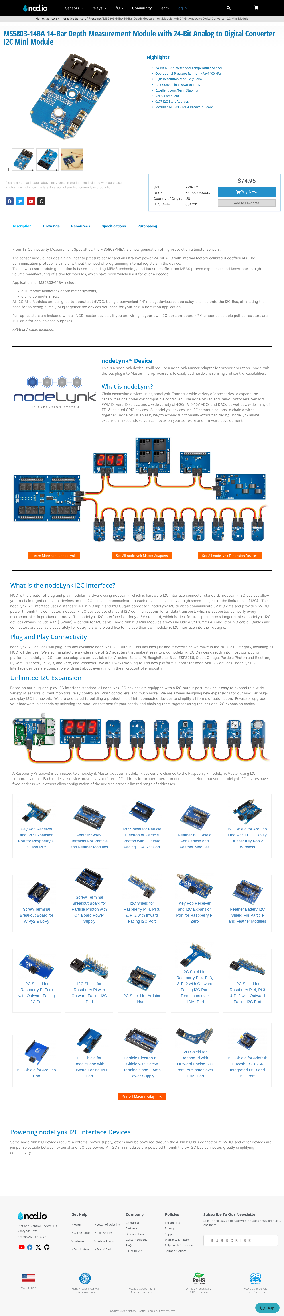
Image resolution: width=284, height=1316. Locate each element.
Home (40, 18)
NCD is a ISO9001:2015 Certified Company (142, 1290)
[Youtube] (31, 201)
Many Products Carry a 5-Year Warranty (85, 1290)
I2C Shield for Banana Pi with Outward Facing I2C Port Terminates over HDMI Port (194, 1064)
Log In (181, 8)
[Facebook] (10, 201)
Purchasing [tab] (147, 226)
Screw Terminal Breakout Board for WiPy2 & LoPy (36, 915)
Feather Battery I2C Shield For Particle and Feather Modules (247, 915)
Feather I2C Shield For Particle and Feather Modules (194, 841)
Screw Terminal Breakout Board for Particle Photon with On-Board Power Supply (89, 909)
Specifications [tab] (114, 226)
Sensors (51, 18)
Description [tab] (21, 226)
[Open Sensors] (82, 8)
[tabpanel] (142, 699)
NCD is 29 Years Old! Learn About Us (255, 1290)
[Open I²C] (122, 8)
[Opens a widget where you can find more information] (267, 1308)
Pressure (95, 18)
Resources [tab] (80, 226)
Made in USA (28, 1288)
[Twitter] (20, 201)
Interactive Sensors (73, 18)
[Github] (41, 201)
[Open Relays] (105, 8)
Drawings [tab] (51, 226)
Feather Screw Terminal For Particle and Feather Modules (89, 841)
